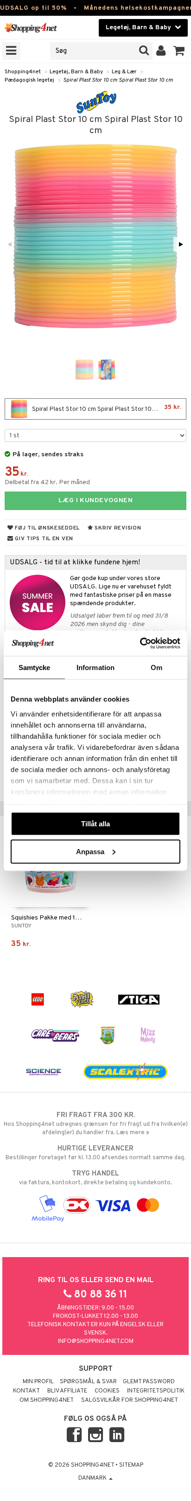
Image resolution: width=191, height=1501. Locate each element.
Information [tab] (95, 667)
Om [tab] (156, 667)
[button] (179, 51)
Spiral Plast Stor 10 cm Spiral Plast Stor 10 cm (118, 80)
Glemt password (149, 1382)
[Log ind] (161, 51)
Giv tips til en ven (43, 539)
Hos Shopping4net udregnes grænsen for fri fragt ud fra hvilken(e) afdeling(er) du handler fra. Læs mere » (96, 1124)
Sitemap (131, 1465)
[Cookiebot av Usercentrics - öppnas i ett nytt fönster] (139, 643)
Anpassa (90, 851)
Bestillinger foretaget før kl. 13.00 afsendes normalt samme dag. (95, 1153)
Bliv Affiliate (67, 1391)
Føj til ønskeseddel (46, 528)
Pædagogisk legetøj (29, 80)
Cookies (107, 1391)
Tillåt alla (95, 824)
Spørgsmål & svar (88, 1382)
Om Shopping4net (46, 1400)
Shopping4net (23, 72)
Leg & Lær (124, 72)
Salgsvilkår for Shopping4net (129, 1400)
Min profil (38, 1382)
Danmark (93, 1478)
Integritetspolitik (156, 1391)
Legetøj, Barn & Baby (76, 72)
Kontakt (26, 1391)
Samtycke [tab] (35, 667)
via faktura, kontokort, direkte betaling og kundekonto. (95, 1178)
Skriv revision (117, 528)
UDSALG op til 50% (33, 8)
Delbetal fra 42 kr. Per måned (47, 482)
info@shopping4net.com (96, 1341)
